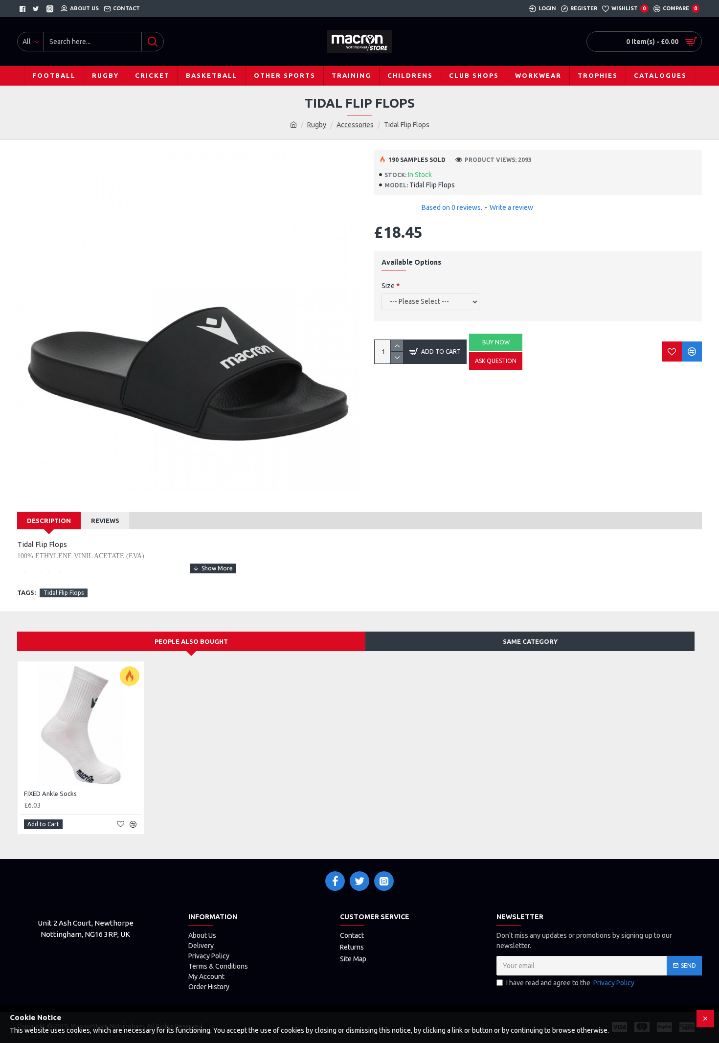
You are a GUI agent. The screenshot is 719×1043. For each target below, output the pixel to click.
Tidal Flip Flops (64, 593)
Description (49, 520)
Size (388, 286)
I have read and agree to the (570, 983)
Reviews (105, 520)
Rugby (316, 125)
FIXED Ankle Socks (50, 793)
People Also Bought (191, 641)
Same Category (530, 641)
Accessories (355, 125)
